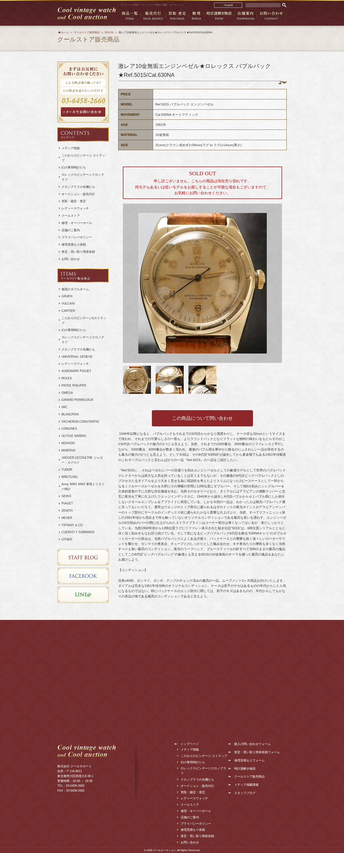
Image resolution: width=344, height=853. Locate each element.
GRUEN (67, 296)
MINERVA (68, 450)
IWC (64, 407)
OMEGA (67, 393)
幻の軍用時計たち (74, 167)
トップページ (189, 744)
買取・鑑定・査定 (74, 201)
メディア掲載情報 (246, 784)
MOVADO (68, 443)
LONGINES (69, 428)
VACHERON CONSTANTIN (80, 421)
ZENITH (67, 510)
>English (228, 5)
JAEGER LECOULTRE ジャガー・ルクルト (82, 460)
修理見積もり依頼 (74, 244)
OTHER (67, 539)
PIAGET (67, 503)
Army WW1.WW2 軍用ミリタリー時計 (83, 486)
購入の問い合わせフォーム (252, 744)
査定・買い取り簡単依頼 (78, 251)
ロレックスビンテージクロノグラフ (83, 177)
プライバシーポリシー (77, 237)
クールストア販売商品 (249, 776)
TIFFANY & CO (72, 525)
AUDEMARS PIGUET (76, 371)
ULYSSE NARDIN (74, 436)
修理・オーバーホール (77, 223)
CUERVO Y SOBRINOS (78, 532)
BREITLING (70, 477)
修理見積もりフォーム (249, 760)
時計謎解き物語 (245, 768)
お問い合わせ (71, 259)
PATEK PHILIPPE (74, 385)
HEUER (67, 518)
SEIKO (66, 496)
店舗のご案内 (71, 230)
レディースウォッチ (75, 208)
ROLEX (67, 378)
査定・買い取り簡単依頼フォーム (257, 752)
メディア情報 (71, 148)
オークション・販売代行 (78, 194)
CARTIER (68, 311)
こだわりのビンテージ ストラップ (83, 158)
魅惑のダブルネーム (77, 289)
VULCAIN (68, 303)
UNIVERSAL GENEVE (77, 356)
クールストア (71, 215)
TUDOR (67, 469)
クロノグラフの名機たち (78, 187)
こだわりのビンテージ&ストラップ (84, 320)
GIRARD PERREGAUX (77, 400)
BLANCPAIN (70, 414)
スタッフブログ (245, 793)
